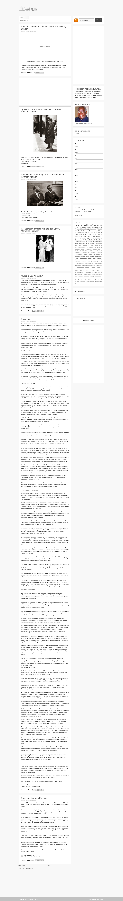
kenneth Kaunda (97, 227)
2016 (77, 169)
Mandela (84, 238)
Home (21, 17)
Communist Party (85, 252)
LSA (99, 261)
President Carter (83, 268)
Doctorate (77, 236)
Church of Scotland (90, 250)
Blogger (92, 320)
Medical (100, 263)
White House (78, 234)
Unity (76, 277)
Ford (78, 229)
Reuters (94, 270)
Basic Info (26, 319)
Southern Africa (78, 274)
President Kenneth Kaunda (34, 798)
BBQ (99, 247)
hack (88, 279)
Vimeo (61, 61)
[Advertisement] (45, 91)
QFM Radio (77, 270)
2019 (77, 164)
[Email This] (36, 72)
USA (92, 276)
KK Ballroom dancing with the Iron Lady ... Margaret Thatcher (41, 230)
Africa (76, 227)
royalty (88, 281)
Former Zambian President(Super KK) (37, 61)
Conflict (92, 234)
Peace (86, 231)
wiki (75, 283)
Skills (90, 272)
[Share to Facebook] (41, 72)
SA (86, 272)
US (95, 241)
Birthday (100, 230)
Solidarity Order (97, 272)
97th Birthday (97, 243)
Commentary (77, 252)
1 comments (33, 233)
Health (94, 236)
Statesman (95, 274)
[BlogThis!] (38, 72)
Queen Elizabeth (89, 239)
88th (92, 243)
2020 (77, 158)
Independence (92, 229)
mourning (77, 281)
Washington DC (97, 277)
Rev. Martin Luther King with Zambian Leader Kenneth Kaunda (42, 175)
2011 (76, 187)
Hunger (99, 258)
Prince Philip (98, 268)
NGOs (94, 265)
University (81, 277)
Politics (98, 267)
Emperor (82, 256)
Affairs (84, 245)
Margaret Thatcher (93, 263)
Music (90, 265)
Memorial (78, 265)
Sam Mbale (100, 899)
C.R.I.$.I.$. (77, 250)
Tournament (86, 276)
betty (86, 234)
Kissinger (94, 261)
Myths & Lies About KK (32, 276)
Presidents (91, 268)
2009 (77, 199)
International (89, 259)
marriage (98, 279)
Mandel (86, 263)
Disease (90, 254)
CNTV (83, 250)
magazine (82, 243)
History (94, 258)
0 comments (33, 31)
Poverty (76, 268)
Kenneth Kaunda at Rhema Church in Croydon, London (43, 27)
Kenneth (88, 261)
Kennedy (83, 261)
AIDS (76, 245)
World (76, 279)
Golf (89, 236)
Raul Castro (83, 270)
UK (94, 232)
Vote (91, 277)
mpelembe (82, 281)
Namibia (85, 232)
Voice (86, 277)
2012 (77, 181)
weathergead (98, 281)
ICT (75, 259)
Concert (98, 252)
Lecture (76, 263)
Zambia (85, 225)
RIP (90, 232)
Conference (77, 254)
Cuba (98, 234)
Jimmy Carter (97, 259)
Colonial (98, 250)
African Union (84, 247)
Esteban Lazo (89, 256)
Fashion (84, 236)
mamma (92, 279)
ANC (80, 245)
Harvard (89, 258)
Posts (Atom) (29, 868)
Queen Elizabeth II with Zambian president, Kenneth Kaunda (41, 110)
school (92, 281)
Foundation (84, 229)
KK (76, 225)
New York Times (80, 267)
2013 (77, 175)
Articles (90, 247)
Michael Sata (84, 265)
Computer (93, 252)
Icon (99, 236)
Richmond (100, 270)
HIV (77, 258)
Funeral (79, 232)
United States (98, 276)
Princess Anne (78, 239)
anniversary (82, 279)
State (90, 274)
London (77, 238)
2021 (77, 152)
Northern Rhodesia (95, 238)
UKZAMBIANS (54, 61)
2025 (77, 146)
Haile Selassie (83, 258)
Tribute (82, 241)
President (93, 231)
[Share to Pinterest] (43, 72)
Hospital (89, 227)
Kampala (77, 261)
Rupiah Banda (80, 272)
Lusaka (81, 263)
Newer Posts (21, 865)
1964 (88, 243)
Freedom (100, 256)
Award (95, 247)
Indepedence (81, 259)
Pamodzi (93, 267)
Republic (89, 270)
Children (82, 227)
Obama (87, 267)
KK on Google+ (79, 215)
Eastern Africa (97, 254)
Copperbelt (84, 254)
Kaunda (96, 225)
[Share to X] (40, 72)
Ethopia (95, 256)
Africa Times (90, 245)
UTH (99, 232)
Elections (77, 256)
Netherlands (99, 265)
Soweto (85, 274)
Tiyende (80, 276)
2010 (77, 193)
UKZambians (89, 241)
